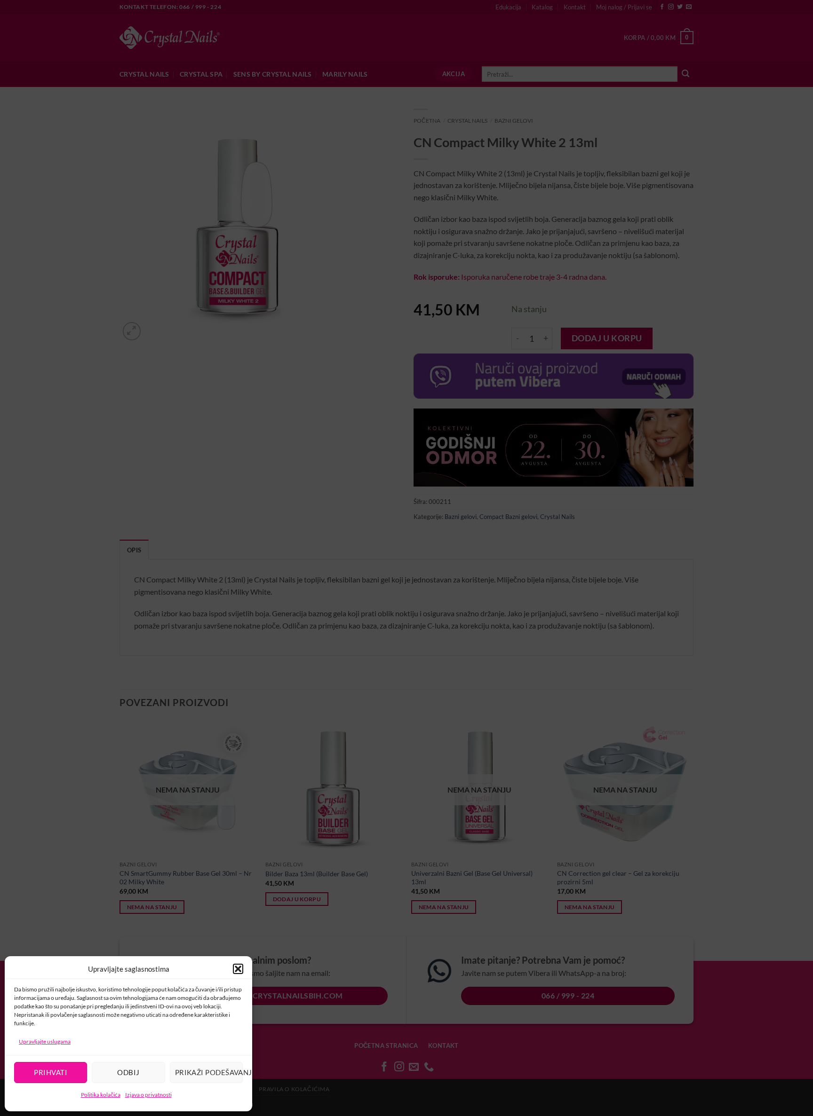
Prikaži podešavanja (209, 1072)
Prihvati (50, 1072)
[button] (238, 969)
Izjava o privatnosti (148, 1094)
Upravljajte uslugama (45, 1041)
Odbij (128, 1072)
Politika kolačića (100, 1094)
